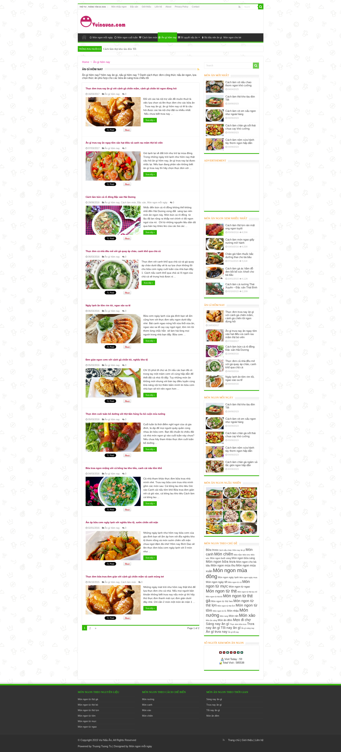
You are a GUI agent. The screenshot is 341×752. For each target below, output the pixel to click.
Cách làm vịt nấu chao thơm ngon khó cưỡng (238, 84)
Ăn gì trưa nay (217, 631)
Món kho (246, 555)
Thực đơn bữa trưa (238, 624)
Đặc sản (134, 6)
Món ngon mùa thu (223, 565)
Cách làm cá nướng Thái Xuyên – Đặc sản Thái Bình (241, 286)
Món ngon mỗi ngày (103, 37)
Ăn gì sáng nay (247, 628)
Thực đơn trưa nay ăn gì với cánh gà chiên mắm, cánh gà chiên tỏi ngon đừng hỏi (131, 88)
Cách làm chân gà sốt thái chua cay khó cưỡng (240, 127)
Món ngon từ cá (235, 582)
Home (84, 37)
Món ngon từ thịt (221, 591)
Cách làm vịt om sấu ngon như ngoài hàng (240, 112)
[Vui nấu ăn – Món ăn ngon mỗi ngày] (103, 20)
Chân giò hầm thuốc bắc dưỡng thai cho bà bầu (239, 255)
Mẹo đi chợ (242, 620)
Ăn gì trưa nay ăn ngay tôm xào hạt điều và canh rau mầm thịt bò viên (124, 142)
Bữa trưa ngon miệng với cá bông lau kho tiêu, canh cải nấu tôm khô (124, 468)
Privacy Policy (181, 6)
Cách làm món (149, 37)
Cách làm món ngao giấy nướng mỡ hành (239, 241)
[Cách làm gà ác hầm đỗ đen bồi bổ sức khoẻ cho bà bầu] (215, 273)
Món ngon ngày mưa (248, 577)
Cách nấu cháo (225, 550)
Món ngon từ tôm (87, 715)
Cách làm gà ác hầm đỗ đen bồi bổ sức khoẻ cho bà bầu (239, 271)
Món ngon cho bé (232, 37)
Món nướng (148, 699)
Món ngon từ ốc (219, 611)
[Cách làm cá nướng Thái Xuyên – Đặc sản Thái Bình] (215, 289)
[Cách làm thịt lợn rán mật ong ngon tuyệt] (215, 230)
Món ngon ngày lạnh (228, 577)
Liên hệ (158, 6)
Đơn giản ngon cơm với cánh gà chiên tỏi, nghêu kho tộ (117, 359)
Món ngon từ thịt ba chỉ (247, 592)
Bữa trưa (212, 550)
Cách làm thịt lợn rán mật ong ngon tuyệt (240, 227)
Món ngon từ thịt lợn (88, 710)
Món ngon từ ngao (239, 586)
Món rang (224, 616)
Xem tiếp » (150, 120)
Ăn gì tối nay (233, 632)
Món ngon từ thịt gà (88, 699)
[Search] (260, 6)
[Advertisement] (196, 21)
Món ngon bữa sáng (243, 558)
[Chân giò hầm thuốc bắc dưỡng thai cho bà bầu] (215, 258)
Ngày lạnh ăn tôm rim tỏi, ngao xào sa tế (108, 305)
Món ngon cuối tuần (127, 37)
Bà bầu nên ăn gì (213, 37)
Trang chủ (234, 740)
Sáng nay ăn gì (217, 624)
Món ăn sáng (211, 620)
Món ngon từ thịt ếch (226, 606)
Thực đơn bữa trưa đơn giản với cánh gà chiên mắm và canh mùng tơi (125, 576)
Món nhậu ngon (119, 6)
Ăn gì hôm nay (169, 37)
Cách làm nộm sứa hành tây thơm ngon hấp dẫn (239, 141)
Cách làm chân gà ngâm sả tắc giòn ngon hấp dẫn (241, 463)
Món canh (147, 704)
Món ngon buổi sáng (220, 558)
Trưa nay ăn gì (214, 704)
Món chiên (223, 554)
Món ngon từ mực (228, 583)
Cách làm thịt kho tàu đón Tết (119, 48)
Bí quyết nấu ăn (189, 37)
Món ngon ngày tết (216, 581)
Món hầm (238, 555)
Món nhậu (233, 610)
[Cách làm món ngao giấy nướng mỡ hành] (215, 244)
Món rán (233, 615)
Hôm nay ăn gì (238, 550)
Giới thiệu (146, 6)
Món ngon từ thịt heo (222, 601)
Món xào (247, 615)
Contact (195, 6)
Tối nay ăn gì (231, 628)
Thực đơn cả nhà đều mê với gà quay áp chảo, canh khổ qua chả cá (123, 251)
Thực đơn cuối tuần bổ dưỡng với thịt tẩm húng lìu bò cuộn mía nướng (125, 414)
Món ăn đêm (225, 620)
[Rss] (239, 7)
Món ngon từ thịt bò (214, 597)
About (168, 6)
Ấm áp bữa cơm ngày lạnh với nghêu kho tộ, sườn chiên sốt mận (122, 522)
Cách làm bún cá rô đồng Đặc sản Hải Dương (111, 197)
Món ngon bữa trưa (221, 561)
